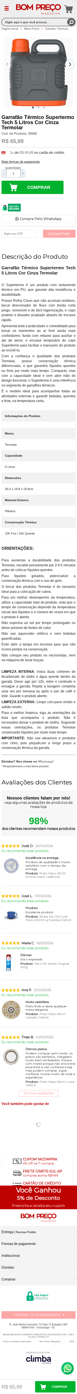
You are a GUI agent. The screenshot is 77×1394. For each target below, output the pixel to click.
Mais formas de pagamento (20, 161)
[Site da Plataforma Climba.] (38, 1357)
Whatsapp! (46, 761)
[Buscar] (71, 22)
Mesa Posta (32, 28)
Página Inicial (10, 28)
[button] (33, 107)
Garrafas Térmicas (56, 28)
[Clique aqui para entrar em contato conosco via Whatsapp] (67, 1368)
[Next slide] (69, 64)
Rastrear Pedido (26, 1232)
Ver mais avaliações (38, 1093)
